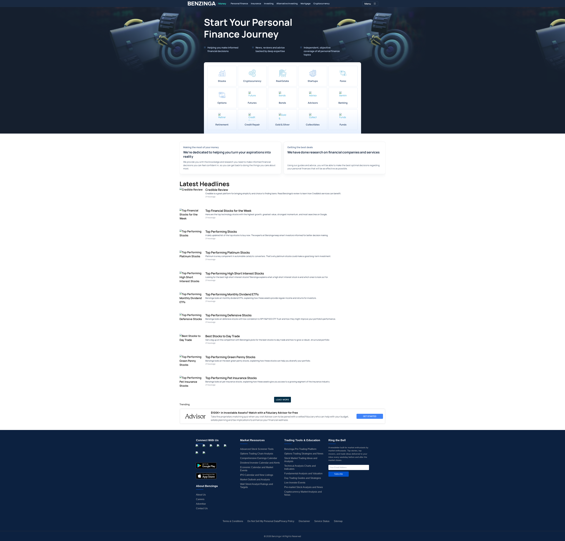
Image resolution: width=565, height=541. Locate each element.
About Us (201, 494)
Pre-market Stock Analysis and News (303, 487)
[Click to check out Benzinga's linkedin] (212, 449)
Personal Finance (239, 3)
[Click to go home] (201, 3)
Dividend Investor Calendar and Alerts (260, 462)
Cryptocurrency (321, 3)
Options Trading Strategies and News (303, 453)
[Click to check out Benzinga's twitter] (219, 449)
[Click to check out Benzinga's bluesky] (197, 456)
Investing (269, 3)
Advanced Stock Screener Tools (257, 449)
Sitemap (338, 521)
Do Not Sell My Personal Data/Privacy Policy (270, 521)
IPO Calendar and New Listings (256, 475)
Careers (200, 499)
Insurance (256, 3)
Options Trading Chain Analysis (256, 453)
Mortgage (305, 3)
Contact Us (202, 508)
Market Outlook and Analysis (255, 479)
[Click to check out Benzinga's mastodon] (204, 456)
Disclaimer (304, 521)
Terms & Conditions (233, 521)
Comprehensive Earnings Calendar (258, 458)
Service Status (321, 521)
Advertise (201, 504)
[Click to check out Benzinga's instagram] (204, 449)
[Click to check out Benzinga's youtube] (226, 449)
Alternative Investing (287, 3)
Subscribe (338, 474)
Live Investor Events (294, 482)
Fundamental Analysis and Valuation (303, 473)
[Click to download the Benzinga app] (206, 465)
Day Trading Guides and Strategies (302, 478)
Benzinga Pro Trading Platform (300, 449)
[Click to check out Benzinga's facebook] (197, 449)
